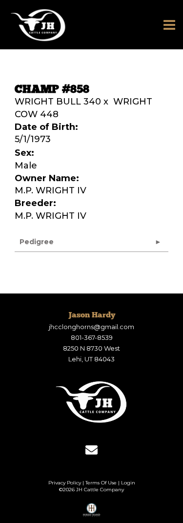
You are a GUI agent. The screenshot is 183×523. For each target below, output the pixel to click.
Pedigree (37, 241)
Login (128, 483)
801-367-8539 (92, 337)
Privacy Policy (64, 483)
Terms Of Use (101, 483)
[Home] (91, 401)
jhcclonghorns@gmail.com (91, 327)
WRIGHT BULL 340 (58, 101)
